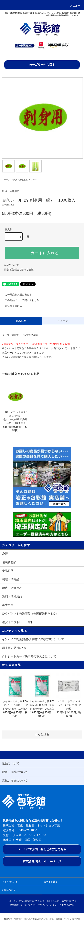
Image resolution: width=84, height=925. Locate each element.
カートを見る (50, 881)
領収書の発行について (16, 647)
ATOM (71, 905)
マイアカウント (10, 881)
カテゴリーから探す (42, 64)
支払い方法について (28, 901)
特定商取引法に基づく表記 (18, 269)
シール (34, 180)
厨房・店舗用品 (20, 180)
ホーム (7, 180)
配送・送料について (49, 901)
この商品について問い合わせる (22, 300)
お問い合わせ (8, 890)
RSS (64, 905)
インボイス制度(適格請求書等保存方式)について (33, 639)
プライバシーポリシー (48, 905)
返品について (11, 265)
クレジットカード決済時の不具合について (29, 656)
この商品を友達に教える (18, 294)
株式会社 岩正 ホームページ (42, 861)
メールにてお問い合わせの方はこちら (42, 849)
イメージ (63, 320)
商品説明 (21, 320)
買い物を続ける (13, 306)
